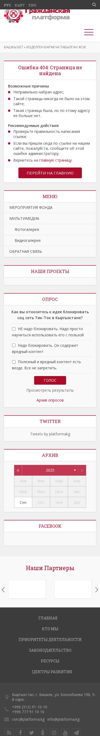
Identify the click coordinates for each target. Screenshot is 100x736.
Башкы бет (13, 47)
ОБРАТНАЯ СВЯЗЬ (25, 251)
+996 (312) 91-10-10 (29, 706)
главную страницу (55, 160)
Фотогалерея (24, 229)
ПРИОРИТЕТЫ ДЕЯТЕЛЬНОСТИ (50, 639)
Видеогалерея (25, 240)
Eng (32, 5)
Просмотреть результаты (50, 390)
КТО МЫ (50, 628)
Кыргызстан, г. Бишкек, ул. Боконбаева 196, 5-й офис (54, 697)
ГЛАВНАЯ (48, 618)
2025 (50, 470)
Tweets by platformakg (50, 433)
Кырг (20, 5)
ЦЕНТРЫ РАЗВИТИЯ (52, 671)
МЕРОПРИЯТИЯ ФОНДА (31, 207)
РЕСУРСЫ (50, 661)
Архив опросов (50, 400)
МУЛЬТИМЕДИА (24, 218)
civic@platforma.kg (28, 719)
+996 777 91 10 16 (28, 711)
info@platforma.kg (63, 719)
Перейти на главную (50, 173)
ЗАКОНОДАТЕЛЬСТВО (50, 650)
